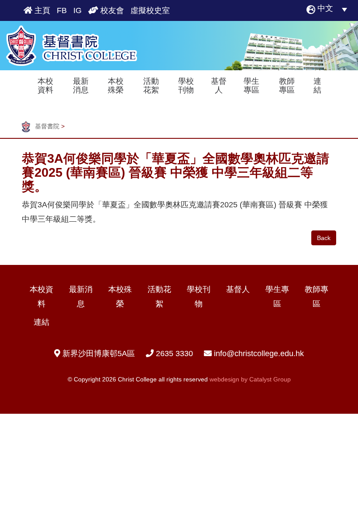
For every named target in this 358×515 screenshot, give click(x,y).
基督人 (219, 85)
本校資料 (45, 85)
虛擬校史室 (150, 10)
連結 (317, 85)
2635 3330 (173, 353)
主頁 (41, 10)
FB (62, 10)
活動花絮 (151, 85)
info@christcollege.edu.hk (259, 353)
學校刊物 (186, 85)
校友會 (111, 10)
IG (77, 10)
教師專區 (287, 85)
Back (323, 237)
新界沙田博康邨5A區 (97, 353)
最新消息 (81, 85)
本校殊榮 (116, 85)
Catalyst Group (270, 379)
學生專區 (251, 85)
